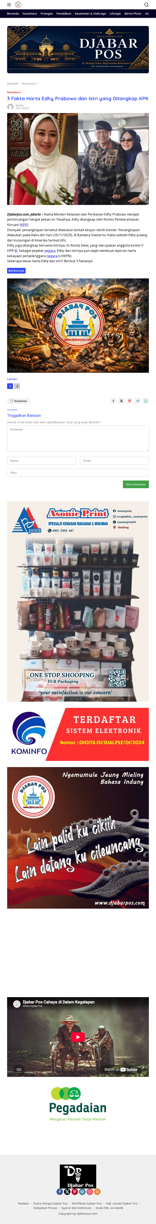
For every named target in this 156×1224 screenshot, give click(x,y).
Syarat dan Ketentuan (76, 1208)
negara (49, 250)
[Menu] (10, 4)
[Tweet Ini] (121, 401)
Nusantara (14, 92)
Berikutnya (16, 271)
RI (15, 250)
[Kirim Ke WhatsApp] (146, 401)
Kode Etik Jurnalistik (109, 1208)
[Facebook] (59, 1192)
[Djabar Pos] (18, 4)
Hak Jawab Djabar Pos (122, 1203)
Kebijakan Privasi (45, 1208)
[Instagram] (90, 1192)
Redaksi (20, 105)
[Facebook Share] (113, 401)
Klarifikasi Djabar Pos (87, 1203)
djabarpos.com (87, 1213)
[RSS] (97, 1192)
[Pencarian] (146, 4)
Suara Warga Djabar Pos (50, 1203)
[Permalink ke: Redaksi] (10, 107)
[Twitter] (67, 1192)
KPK (24, 224)
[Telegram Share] (138, 401)
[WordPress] (82, 1192)
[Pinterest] (75, 1192)
